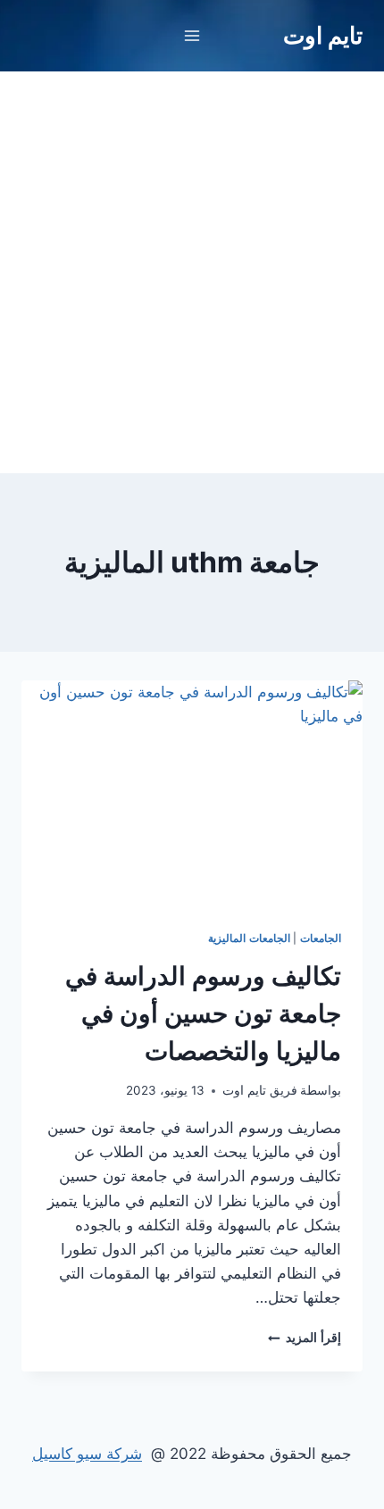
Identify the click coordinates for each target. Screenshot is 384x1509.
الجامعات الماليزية (249, 938)
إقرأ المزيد (304, 1337)
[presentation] (192, 794)
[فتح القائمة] (192, 35)
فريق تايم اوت (259, 1090)
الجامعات (320, 938)
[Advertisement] (192, 272)
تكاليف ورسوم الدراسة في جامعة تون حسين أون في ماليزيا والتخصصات (203, 1013)
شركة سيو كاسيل (87, 1454)
